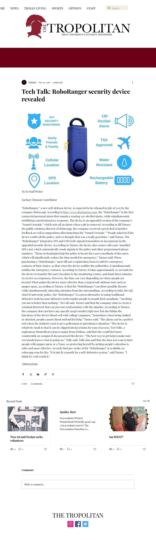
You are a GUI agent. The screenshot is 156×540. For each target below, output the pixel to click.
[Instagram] (70, 524)
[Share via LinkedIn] (38, 374)
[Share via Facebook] (23, 374)
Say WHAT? (116, 437)
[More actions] (132, 82)
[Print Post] (52, 374)
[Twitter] (85, 524)
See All (146, 400)
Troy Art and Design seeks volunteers (26, 438)
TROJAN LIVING (30, 363)
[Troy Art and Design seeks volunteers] (29, 419)
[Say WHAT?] (127, 419)
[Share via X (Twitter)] (30, 374)
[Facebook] (78, 524)
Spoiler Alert (68, 412)
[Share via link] (45, 374)
